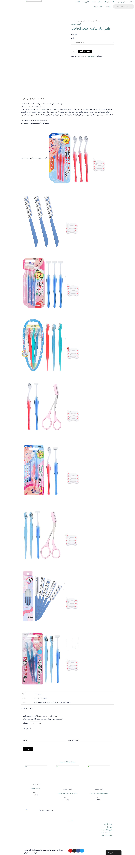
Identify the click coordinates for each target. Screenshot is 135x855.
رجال (99, 2)
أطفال (131, 2)
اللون (72, 38)
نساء (93, 2)
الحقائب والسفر (98, 6)
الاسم (25, 740)
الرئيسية (92, 21)
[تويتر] (82, 851)
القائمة (77, 2)
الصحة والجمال (109, 2)
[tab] (23, 99)
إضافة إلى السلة (85, 51)
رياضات (108, 6)
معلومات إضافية (31, 99)
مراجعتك (27, 729)
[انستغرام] (74, 851)
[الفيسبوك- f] (78, 851)
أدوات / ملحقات (75, 21)
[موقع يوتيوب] (70, 851)
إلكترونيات (86, 2)
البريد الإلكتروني (73, 740)
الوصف (23, 99)
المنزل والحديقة (121, 2)
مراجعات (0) (41, 99)
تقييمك (26, 723)
